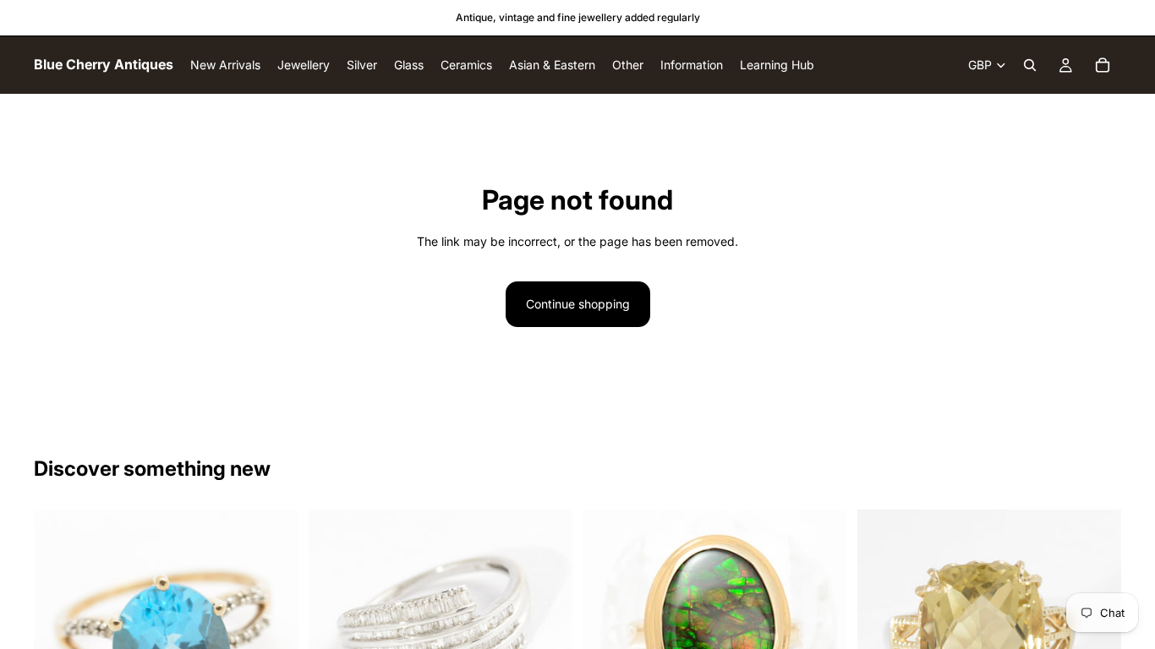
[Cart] (1102, 65)
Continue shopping (578, 304)
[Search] (1029, 65)
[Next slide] (547, 622)
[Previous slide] (334, 622)
